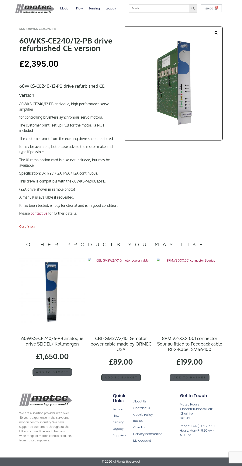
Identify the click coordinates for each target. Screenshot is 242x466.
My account (142, 440)
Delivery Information (148, 434)
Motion (65, 8)
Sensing (94, 8)
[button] (216, 33)
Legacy (110, 8)
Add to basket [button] (52, 372)
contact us (39, 213)
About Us (140, 401)
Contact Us (141, 408)
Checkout (140, 427)
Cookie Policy (143, 414)
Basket (138, 421)
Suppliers (119, 435)
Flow (79, 8)
